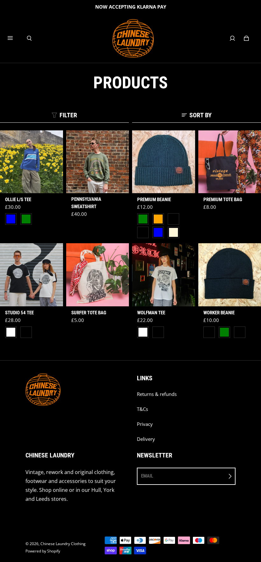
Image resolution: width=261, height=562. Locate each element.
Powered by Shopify (42, 551)
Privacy (145, 424)
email (147, 476)
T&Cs (142, 409)
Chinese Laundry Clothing (63, 543)
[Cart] (246, 38)
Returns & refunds (157, 394)
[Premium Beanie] (163, 161)
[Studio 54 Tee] (31, 274)
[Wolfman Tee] (163, 274)
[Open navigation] (15, 38)
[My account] (232, 38)
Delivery (146, 439)
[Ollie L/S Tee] (31, 161)
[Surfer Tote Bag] (97, 274)
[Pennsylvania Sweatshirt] (97, 161)
